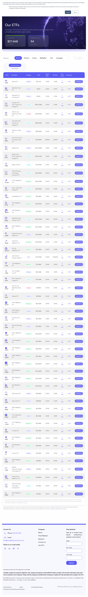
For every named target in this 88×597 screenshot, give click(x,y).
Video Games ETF (16, 393)
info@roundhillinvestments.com (13, 540)
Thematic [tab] (26, 58)
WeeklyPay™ (28, 181)
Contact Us (42, 542)
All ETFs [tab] (18, 58)
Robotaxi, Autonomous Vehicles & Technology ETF (17, 469)
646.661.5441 (16, 533)
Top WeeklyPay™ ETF (17, 196)
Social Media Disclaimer (37, 587)
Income (28, 104)
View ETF (78, 81)
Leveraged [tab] (59, 58)
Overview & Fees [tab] (15, 65)
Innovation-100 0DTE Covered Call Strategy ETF (16, 104)
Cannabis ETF (15, 430)
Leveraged (29, 113)
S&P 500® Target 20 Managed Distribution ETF (16, 173)
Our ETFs (41, 545)
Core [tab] (51, 58)
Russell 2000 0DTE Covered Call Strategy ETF (16, 156)
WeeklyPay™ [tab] (43, 58)
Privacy (21, 587)
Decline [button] (75, 12)
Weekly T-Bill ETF (16, 164)
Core (29, 139)
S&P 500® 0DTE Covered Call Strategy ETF (16, 123)
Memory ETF (15, 81)
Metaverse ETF (15, 148)
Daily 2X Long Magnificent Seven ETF (16, 288)
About (40, 532)
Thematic (29, 81)
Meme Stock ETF (16, 401)
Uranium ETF (15, 453)
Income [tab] (34, 58)
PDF (69, 81)
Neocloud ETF (15, 296)
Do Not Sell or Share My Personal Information (14, 589)
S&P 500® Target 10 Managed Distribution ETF (16, 485)
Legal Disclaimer (7, 587)
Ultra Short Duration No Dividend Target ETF (17, 139)
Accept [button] (68, 12)
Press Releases (43, 536)
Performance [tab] (15, 68)
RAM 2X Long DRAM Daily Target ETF (16, 114)
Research (41, 539)
